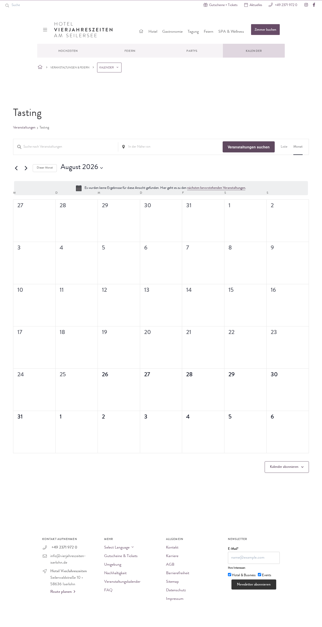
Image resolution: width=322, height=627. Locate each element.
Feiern (208, 32)
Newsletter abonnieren (254, 585)
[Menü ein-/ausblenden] (45, 29)
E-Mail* (233, 549)
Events (266, 575)
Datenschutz (176, 591)
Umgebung (112, 565)
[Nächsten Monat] (26, 168)
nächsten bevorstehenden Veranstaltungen (216, 188)
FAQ (108, 591)
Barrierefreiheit (177, 573)
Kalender (254, 51)
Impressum (174, 599)
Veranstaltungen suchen (249, 146)
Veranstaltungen (24, 128)
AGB (170, 565)
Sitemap (172, 582)
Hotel (152, 32)
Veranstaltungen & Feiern (70, 67)
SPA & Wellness (231, 32)
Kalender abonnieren (284, 467)
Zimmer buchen (265, 30)
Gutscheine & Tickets (121, 556)
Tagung (193, 32)
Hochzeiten (68, 51)
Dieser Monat (45, 168)
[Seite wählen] (40, 67)
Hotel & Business (244, 575)
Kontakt (172, 548)
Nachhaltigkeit (115, 573)
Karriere (172, 556)
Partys (192, 51)
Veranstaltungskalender (122, 582)
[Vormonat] (16, 168)
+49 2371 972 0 (285, 5)
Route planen (61, 592)
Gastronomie (172, 32)
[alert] (161, 188)
